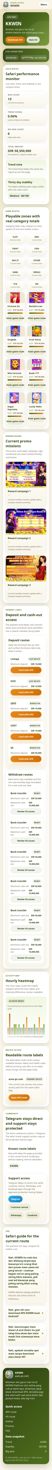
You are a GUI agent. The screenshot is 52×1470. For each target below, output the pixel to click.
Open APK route (19, 1097)
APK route (10, 1412)
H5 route (10, 1416)
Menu (44, 4)
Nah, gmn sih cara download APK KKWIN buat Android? (24, 1313)
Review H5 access (26, 811)
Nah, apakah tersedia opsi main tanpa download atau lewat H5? (23, 1353)
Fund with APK (26, 670)
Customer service (19, 1207)
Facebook (32, 1215)
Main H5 (33, 39)
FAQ (7, 1430)
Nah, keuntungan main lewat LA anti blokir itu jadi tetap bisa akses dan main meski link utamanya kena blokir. (24, 1333)
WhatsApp (16, 1215)
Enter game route (15, 318)
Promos (9, 1426)
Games (9, 1421)
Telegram (15, 1199)
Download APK (15, 39)
